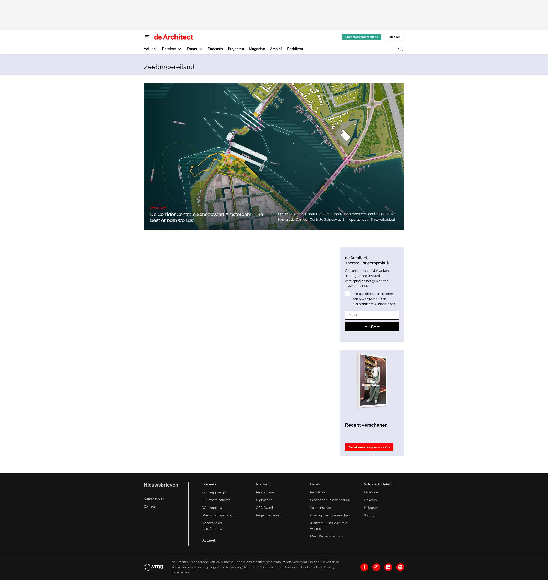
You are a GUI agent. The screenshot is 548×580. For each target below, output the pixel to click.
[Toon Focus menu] (200, 49)
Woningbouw (212, 508)
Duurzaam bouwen (216, 500)
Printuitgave (265, 492)
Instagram (371, 508)
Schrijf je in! (372, 326)
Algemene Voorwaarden (262, 567)
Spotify (369, 515)
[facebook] (364, 567)
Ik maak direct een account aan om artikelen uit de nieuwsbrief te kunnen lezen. (374, 299)
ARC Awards (265, 508)
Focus (315, 484)
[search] (400, 49)
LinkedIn (370, 500)
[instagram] (376, 567)
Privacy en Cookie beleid (303, 567)
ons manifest (255, 562)
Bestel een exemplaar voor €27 (369, 447)
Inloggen (395, 36)
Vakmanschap (320, 508)
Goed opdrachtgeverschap (330, 515)
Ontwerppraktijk (214, 492)
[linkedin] (388, 567)
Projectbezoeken (268, 515)
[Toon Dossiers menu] (179, 49)
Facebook (371, 492)
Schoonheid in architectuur (330, 500)
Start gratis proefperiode (361, 36)
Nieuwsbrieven (161, 485)
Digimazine (264, 500)
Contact (149, 506)
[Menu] (147, 37)
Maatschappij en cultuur (220, 515)
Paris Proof (318, 492)
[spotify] (400, 567)
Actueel (208, 540)
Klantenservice (154, 498)
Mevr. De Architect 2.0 (326, 536)
